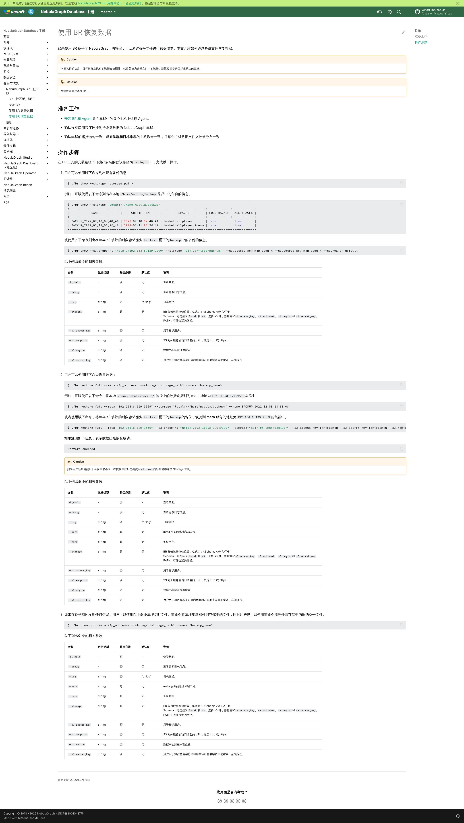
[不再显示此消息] (458, 3)
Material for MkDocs (31, 818)
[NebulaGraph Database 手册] (19, 11)
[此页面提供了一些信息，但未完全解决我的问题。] (226, 801)
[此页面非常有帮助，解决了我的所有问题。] (244, 801)
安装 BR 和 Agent (78, 118)
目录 (418, 30)
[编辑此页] (403, 32)
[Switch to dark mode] (379, 11)
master (106, 12)
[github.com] (457, 815)
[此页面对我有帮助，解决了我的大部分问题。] (238, 801)
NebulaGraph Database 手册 (24, 30)
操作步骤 (421, 42)
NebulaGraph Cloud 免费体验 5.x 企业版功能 (109, 3)
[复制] (401, 183)
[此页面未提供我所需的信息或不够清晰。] (219, 801)
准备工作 (421, 36)
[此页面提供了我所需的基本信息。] (232, 801)
